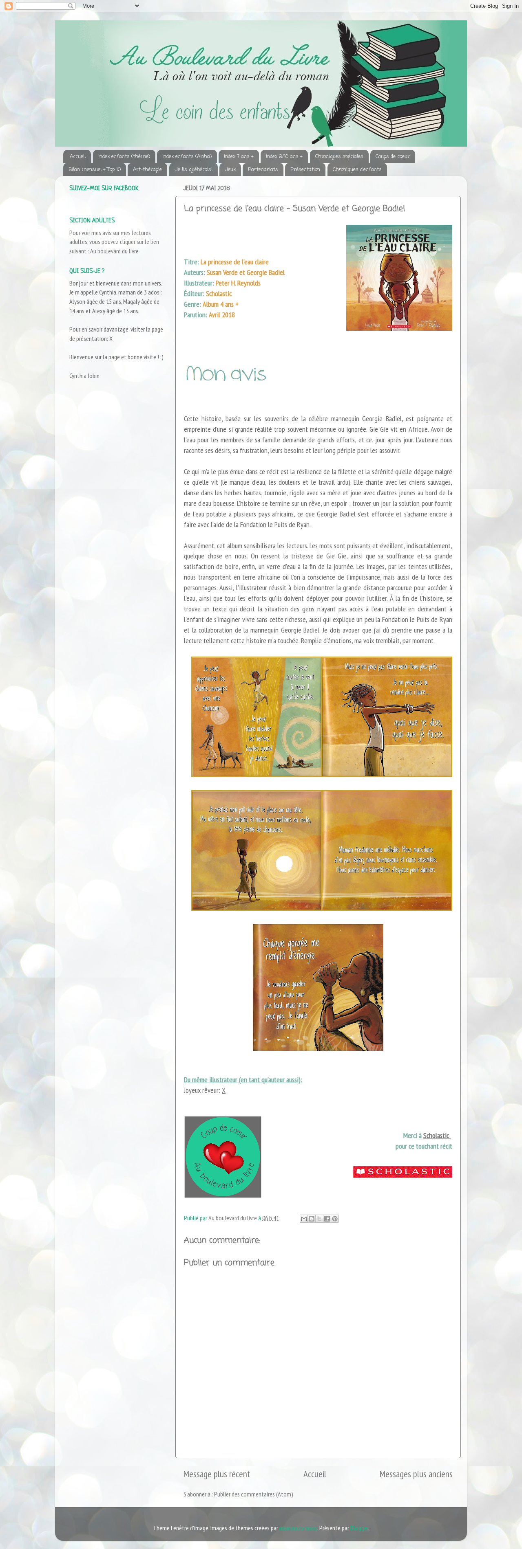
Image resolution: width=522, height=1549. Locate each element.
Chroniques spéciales (339, 156)
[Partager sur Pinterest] (335, 1219)
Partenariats (263, 170)
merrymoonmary (298, 1528)
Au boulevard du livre (114, 251)
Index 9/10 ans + (284, 156)
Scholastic (437, 1135)
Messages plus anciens (416, 1474)
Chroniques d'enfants (357, 170)
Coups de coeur (393, 156)
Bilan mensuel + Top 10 (95, 170)
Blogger (359, 1528)
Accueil (78, 156)
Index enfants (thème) (124, 156)
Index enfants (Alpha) (187, 156)
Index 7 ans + (239, 156)
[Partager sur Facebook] (327, 1219)
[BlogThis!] (311, 1219)
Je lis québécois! (193, 170)
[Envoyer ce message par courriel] (304, 1219)
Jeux (230, 170)
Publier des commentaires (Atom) (253, 1494)
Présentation (305, 170)
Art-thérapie (147, 170)
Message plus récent (217, 1474)
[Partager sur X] (319, 1219)
